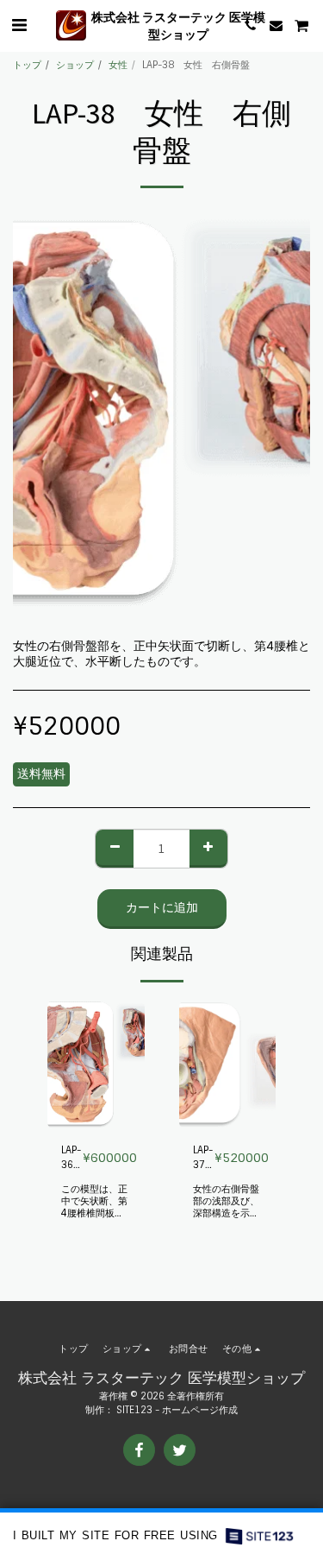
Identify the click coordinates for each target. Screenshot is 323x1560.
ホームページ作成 (200, 1410)
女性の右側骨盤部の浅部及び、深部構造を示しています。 (226, 1207)
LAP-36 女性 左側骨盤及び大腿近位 (72, 1158)
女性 (118, 65)
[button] (19, 25)
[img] (96, 1064)
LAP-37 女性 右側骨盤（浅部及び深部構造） (203, 1158)
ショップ (75, 65)
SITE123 (134, 1410)
